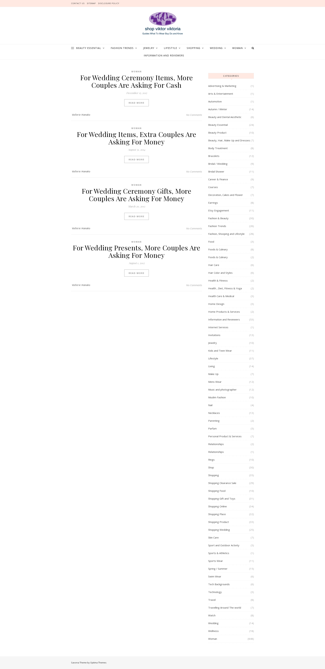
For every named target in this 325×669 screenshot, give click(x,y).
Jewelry (148, 48)
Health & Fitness (218, 280)
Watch (211, 615)
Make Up (213, 374)
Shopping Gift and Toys (221, 498)
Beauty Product (217, 132)
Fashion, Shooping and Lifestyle (226, 233)
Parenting (214, 420)
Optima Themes (98, 662)
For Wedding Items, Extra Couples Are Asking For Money (136, 138)
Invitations (214, 335)
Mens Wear (215, 381)
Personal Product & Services (225, 436)
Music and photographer (222, 389)
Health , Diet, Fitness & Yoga (225, 288)
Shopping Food (216, 490)
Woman (237, 48)
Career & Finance (218, 179)
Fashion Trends (122, 48)
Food (211, 241)
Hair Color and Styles (220, 272)
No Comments (194, 114)
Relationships (216, 444)
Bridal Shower (216, 171)
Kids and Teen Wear (220, 350)
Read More (136, 102)
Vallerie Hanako (81, 114)
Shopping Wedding (219, 529)
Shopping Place (217, 514)
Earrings (213, 202)
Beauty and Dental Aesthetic (224, 117)
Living (211, 366)
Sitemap (91, 3)
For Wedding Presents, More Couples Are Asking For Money (136, 251)
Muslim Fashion (217, 397)
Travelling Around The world (224, 607)
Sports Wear (215, 561)
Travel (212, 599)
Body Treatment (218, 148)
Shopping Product (218, 522)
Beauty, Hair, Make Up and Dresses (229, 140)
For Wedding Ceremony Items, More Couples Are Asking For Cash (136, 81)
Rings (211, 459)
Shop (211, 467)
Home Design (216, 304)
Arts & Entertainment (220, 93)
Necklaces (214, 413)
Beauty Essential (88, 48)
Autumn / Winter (217, 109)
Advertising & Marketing (222, 86)
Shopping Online (217, 506)
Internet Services (218, 327)
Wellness (213, 631)
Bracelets (213, 156)
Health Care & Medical (221, 296)
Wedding (216, 48)
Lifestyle (170, 48)
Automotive (215, 101)
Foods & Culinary (218, 249)
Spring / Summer (218, 568)
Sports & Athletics (218, 553)
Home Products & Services (224, 311)
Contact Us (77, 3)
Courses (213, 187)
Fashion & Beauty (218, 218)
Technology (215, 592)
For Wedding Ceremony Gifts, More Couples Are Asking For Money (136, 194)
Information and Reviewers (164, 55)
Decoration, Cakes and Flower (225, 195)
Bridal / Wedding (218, 163)
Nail (210, 405)
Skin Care (213, 537)
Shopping (193, 48)
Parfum (212, 428)
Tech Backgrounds (219, 584)
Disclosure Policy (108, 3)
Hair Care (213, 265)
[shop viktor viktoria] (162, 23)
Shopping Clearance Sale (222, 483)
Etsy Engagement (218, 210)
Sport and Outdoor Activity (223, 545)
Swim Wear (214, 576)
